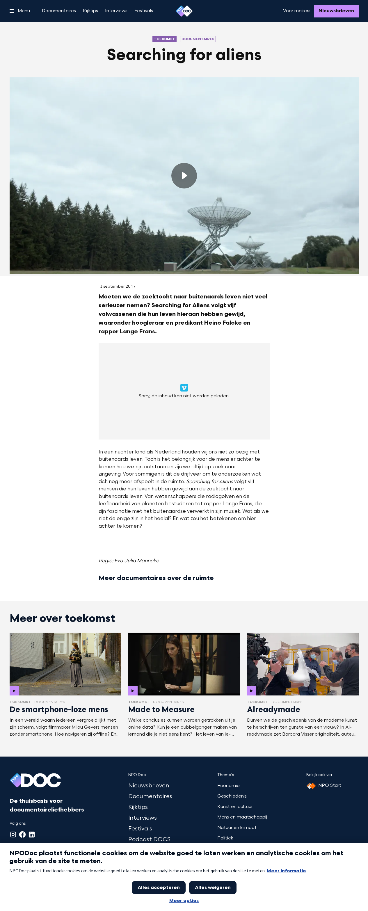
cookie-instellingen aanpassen (164, 393)
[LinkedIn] (31, 834)
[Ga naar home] (184, 11)
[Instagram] (13, 834)
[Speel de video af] (184, 175)
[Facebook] (22, 834)
